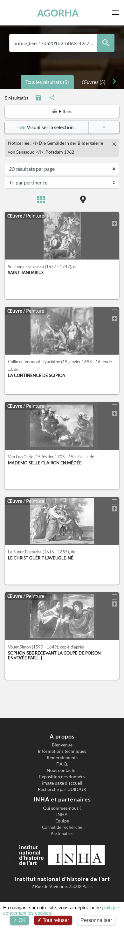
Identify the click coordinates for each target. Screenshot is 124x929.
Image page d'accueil (62, 783)
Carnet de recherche (62, 827)
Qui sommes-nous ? (62, 808)
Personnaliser (96, 920)
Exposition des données (62, 776)
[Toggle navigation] (117, 12)
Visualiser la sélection (49, 127)
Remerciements (62, 757)
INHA (62, 814)
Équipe (62, 820)
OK (21, 920)
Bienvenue (62, 744)
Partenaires (62, 833)
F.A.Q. (62, 764)
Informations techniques (62, 751)
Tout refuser (55, 920)
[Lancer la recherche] (105, 43)
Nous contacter (62, 770)
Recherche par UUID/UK (62, 789)
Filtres (65, 111)
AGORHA (58, 12)
